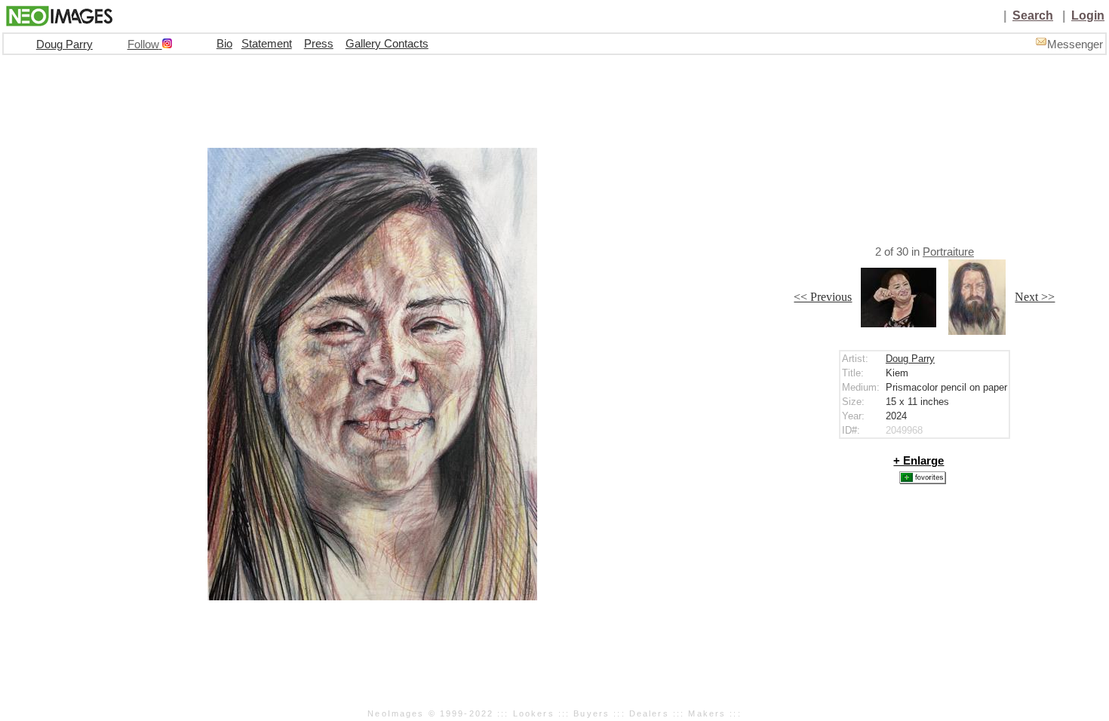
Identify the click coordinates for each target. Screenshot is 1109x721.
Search (1032, 15)
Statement (266, 44)
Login (1087, 15)
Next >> (1035, 296)
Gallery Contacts (387, 44)
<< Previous (823, 296)
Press (318, 44)
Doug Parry (64, 44)
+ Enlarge (918, 461)
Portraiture (948, 252)
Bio (224, 44)
